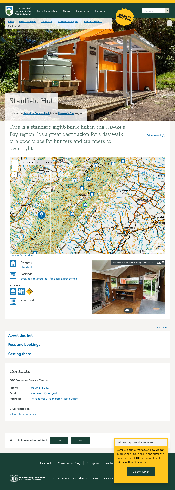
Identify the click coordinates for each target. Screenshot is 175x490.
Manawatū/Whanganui (68, 21)
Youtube (111, 463)
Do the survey (141, 471)
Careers (55, 478)
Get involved (82, 10)
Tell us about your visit (23, 414)
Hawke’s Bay (66, 113)
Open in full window (21, 255)
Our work (100, 10)
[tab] (127, 310)
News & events (69, 478)
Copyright (108, 478)
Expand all (162, 327)
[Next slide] (160, 287)
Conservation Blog (69, 463)
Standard (26, 267)
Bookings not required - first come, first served (49, 278)
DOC (159, 262)
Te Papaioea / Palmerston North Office (54, 398)
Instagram (93, 463)
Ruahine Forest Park (93, 21)
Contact (94, 478)
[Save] (161, 129)
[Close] (165, 442)
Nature (66, 10)
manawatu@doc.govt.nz (46, 393)
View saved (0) (156, 135)
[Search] (167, 10)
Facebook (46, 463)
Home (11, 21)
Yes (59, 440)
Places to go (46, 21)
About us (83, 478)
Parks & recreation (47, 10)
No (80, 440)
